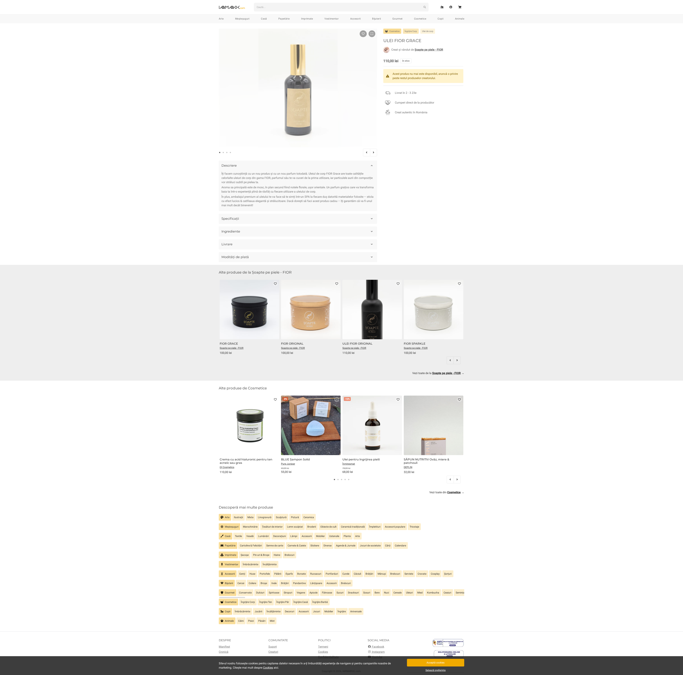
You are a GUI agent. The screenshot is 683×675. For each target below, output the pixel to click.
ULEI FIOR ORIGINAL (357, 343)
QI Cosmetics (227, 467)
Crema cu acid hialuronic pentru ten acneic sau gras (246, 461)
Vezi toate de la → (438, 373)
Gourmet (397, 18)
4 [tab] (230, 152)
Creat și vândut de (417, 49)
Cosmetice (420, 18)
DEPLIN (408, 467)
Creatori (273, 652)
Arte (221, 18)
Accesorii (355, 18)
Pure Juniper (288, 463)
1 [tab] (220, 152)
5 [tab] (349, 479)
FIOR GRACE (229, 343)
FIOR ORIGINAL (292, 343)
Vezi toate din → (446, 492)
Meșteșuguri (242, 18)
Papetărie (284, 18)
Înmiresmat (348, 463)
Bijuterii (376, 18)
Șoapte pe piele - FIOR (231, 348)
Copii (440, 18)
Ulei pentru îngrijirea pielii (361, 459)
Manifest (224, 646)
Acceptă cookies (435, 662)
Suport (272, 646)
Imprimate (307, 18)
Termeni (323, 646)
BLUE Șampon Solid (295, 459)
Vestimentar (331, 18)
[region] (341, 518)
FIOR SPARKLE (414, 343)
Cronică (223, 652)
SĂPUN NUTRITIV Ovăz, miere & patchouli (426, 461)
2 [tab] (223, 152)
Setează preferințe (435, 670)
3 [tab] (227, 152)
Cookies (323, 652)
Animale (459, 18)
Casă (264, 18)
